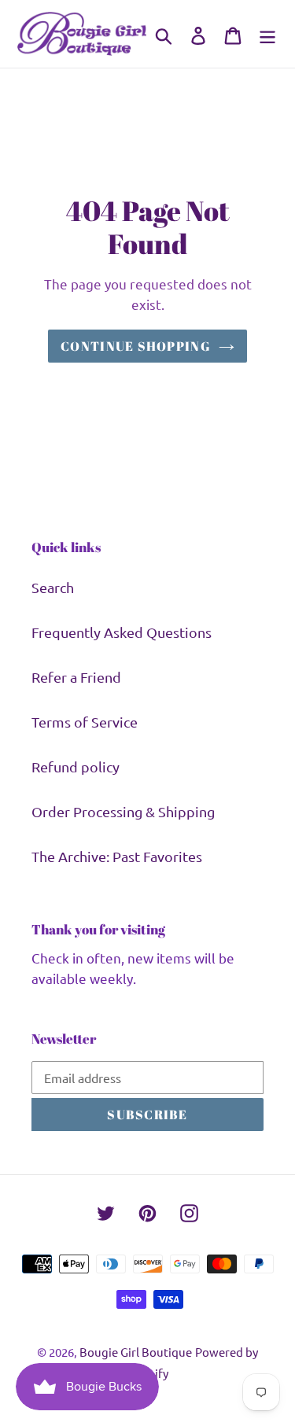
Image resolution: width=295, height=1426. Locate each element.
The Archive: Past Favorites (116, 856)
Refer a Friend (76, 677)
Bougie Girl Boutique (135, 1351)
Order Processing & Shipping (123, 811)
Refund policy (75, 766)
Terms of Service (84, 721)
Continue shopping (136, 346)
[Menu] (267, 34)
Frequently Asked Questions (121, 632)
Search (52, 587)
